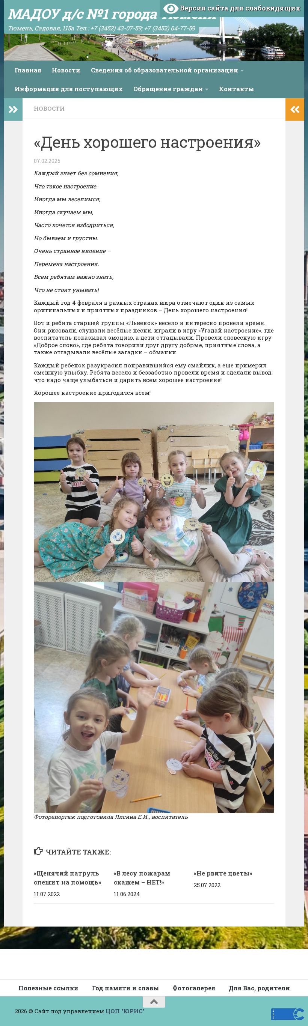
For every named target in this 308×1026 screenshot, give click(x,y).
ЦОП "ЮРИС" (125, 1011)
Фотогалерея (193, 988)
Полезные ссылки (48, 988)
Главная (28, 70)
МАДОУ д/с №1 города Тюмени (112, 14)
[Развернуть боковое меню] (13, 109)
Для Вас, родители (259, 988)
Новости (66, 70)
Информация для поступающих (69, 89)
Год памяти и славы (125, 988)
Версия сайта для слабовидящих (239, 7)
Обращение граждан (168, 89)
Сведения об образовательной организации (164, 70)
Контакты (236, 89)
